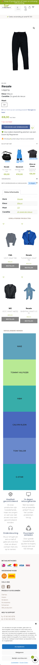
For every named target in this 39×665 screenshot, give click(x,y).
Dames (4, 595)
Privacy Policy (24, 662)
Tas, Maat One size (6, 170)
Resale (7, 161)
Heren (4, 597)
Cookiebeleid (15, 662)
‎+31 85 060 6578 (9, 616)
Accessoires (6, 602)
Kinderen (5, 600)
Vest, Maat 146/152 (10, 311)
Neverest (20, 161)
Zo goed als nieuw (24, 212)
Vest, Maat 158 (10, 258)
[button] (36, 623)
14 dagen (32, 183)
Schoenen (5, 605)
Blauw (19, 203)
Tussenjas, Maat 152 (29, 259)
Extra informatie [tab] (11, 192)
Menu (18, 9)
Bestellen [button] (10, 266)
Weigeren (19, 652)
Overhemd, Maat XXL (32, 170)
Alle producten (7, 608)
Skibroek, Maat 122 (19, 170)
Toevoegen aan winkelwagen (16, 127)
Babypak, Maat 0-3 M (28, 312)
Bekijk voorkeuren (19, 658)
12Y (18, 208)
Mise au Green (34, 158)
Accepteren (19, 647)
